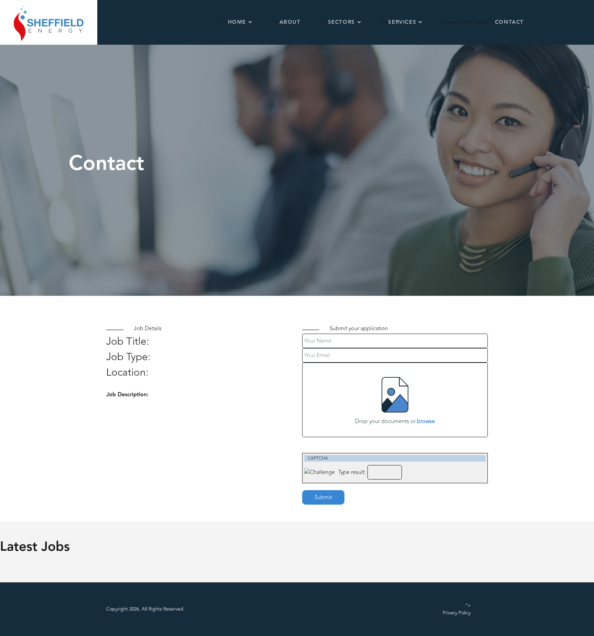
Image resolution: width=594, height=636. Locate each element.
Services (402, 22)
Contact (509, 22)
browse (426, 421)
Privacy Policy (457, 612)
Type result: (352, 472)
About (290, 22)
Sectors (341, 22)
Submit (323, 497)
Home (237, 22)
